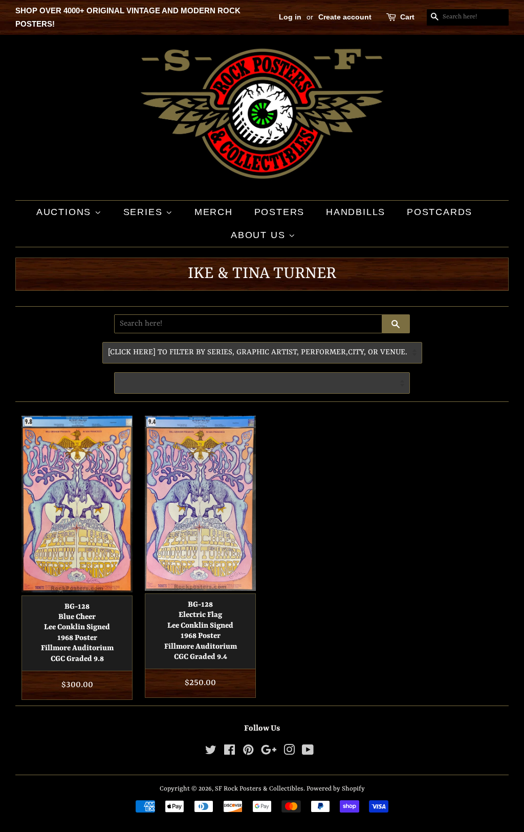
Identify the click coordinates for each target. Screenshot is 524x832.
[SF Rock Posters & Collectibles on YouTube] (308, 752)
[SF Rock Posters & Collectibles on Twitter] (210, 752)
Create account (345, 17)
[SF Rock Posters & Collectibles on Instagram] (289, 752)
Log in (290, 17)
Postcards (439, 212)
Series (144, 212)
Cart (407, 17)
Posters (279, 212)
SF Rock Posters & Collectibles (259, 789)
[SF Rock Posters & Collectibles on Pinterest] (248, 752)
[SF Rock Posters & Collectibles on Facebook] (229, 752)
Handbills (355, 212)
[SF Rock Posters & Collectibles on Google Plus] (268, 752)
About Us (260, 235)
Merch (213, 212)
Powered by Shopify (336, 789)
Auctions (65, 212)
